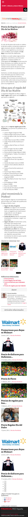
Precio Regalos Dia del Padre (5, 269)
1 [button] (5, 482)
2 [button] (5, 484)
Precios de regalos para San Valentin (4, 253)
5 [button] (5, 491)
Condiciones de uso (5, 514)
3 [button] (5, 486)
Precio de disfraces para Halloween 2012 (22, 254)
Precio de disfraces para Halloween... (12, 356)
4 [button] (5, 489)
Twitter (9, 304)
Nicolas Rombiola (22, 23)
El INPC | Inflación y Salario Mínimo (12, 6)
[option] (14, 349)
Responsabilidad (14, 514)
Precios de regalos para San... (12, 402)
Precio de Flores (12, 269)
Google (24, 303)
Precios (3, 23)
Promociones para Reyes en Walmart (13, 253)
